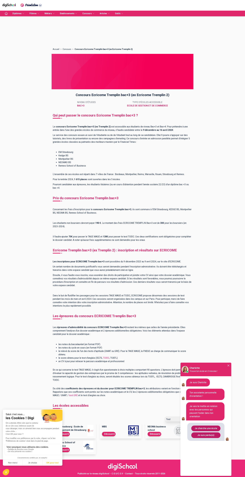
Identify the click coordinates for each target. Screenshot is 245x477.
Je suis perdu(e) (205, 435)
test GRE (73, 395)
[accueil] (6, 13)
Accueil (56, 49)
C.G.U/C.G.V (117, 473)
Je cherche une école (206, 428)
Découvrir (63, 434)
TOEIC (106, 358)
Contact (129, 473)
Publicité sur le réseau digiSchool (93, 473)
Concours (67, 49)
